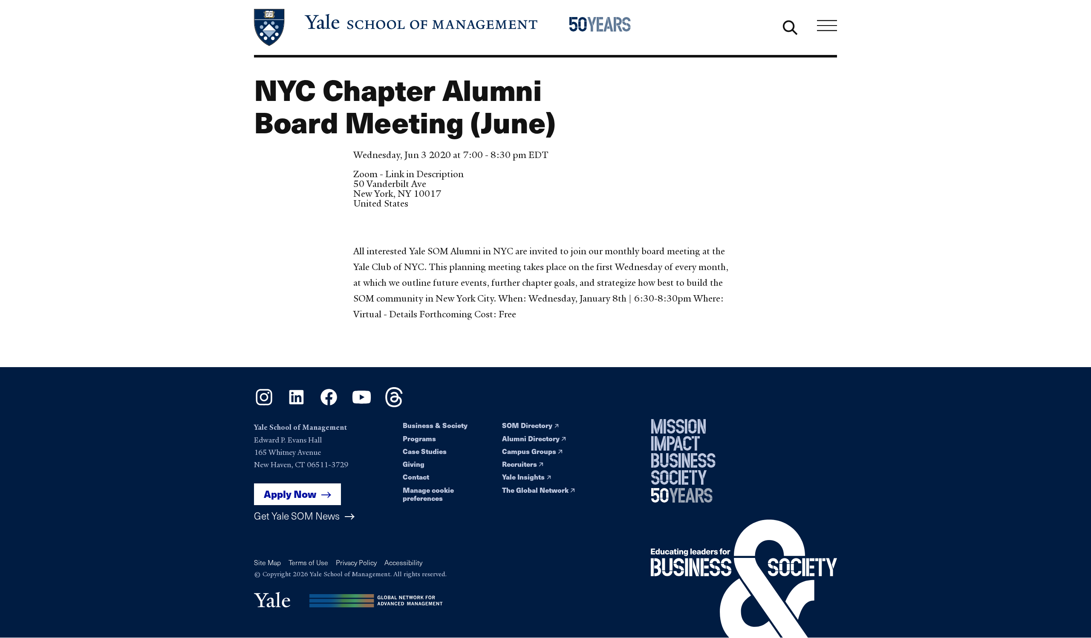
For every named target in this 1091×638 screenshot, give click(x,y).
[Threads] (394, 404)
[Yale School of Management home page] (396, 27)
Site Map (267, 562)
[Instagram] (264, 404)
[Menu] (827, 25)
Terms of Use (308, 562)
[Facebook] (329, 404)
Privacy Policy (356, 562)
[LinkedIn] (296, 404)
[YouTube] (362, 404)
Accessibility (403, 562)
